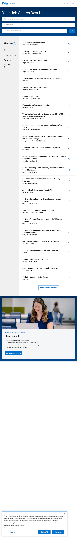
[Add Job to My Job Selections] (69, 44)
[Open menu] (73, 3)
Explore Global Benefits (13, 353)
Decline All (44, 532)
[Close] (64, 513)
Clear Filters (14, 43)
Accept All (58, 532)
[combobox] (37, 19)
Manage (12, 532)
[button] (8, 43)
